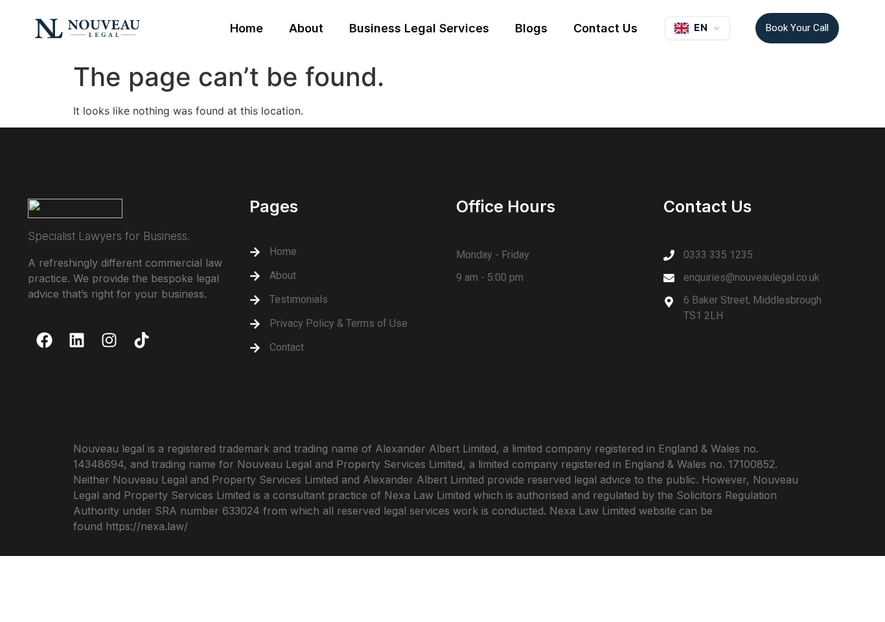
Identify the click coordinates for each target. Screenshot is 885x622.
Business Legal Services (419, 28)
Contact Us (605, 28)
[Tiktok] (141, 340)
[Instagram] (109, 340)
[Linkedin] (76, 340)
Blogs (531, 28)
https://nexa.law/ (147, 526)
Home (246, 28)
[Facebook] (44, 340)
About (306, 28)
